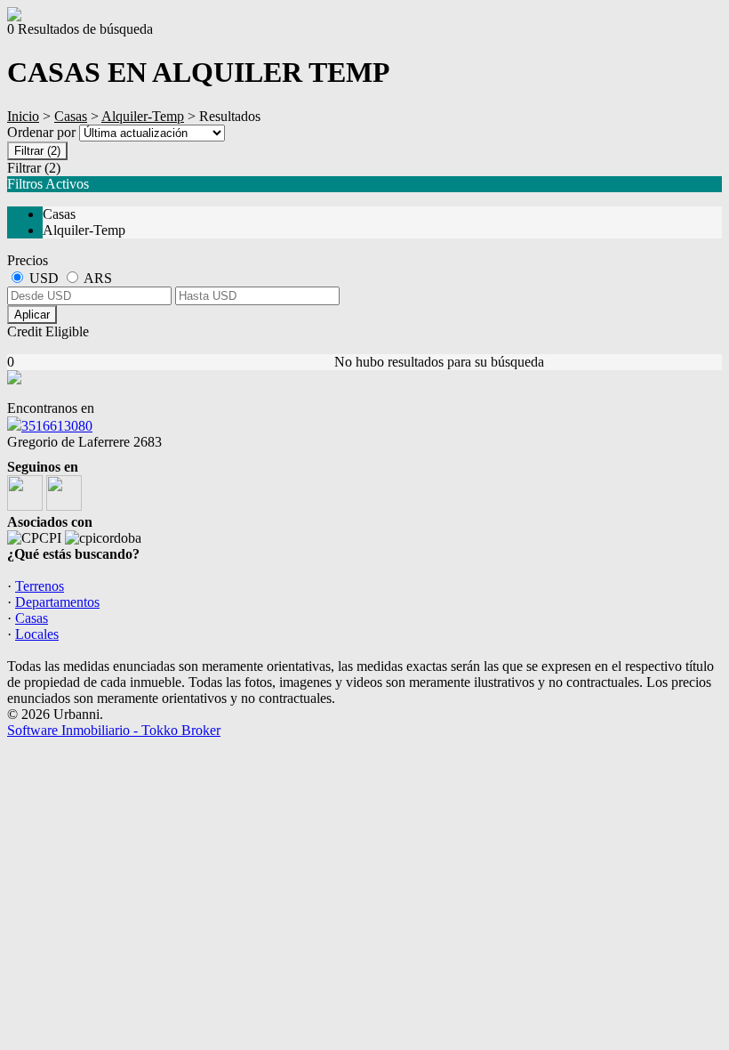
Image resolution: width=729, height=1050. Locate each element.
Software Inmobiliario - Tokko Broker (113, 730)
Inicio (23, 116)
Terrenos (39, 586)
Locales (37, 634)
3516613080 (56, 425)
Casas (70, 116)
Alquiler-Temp (142, 116)
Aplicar (32, 314)
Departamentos (57, 602)
